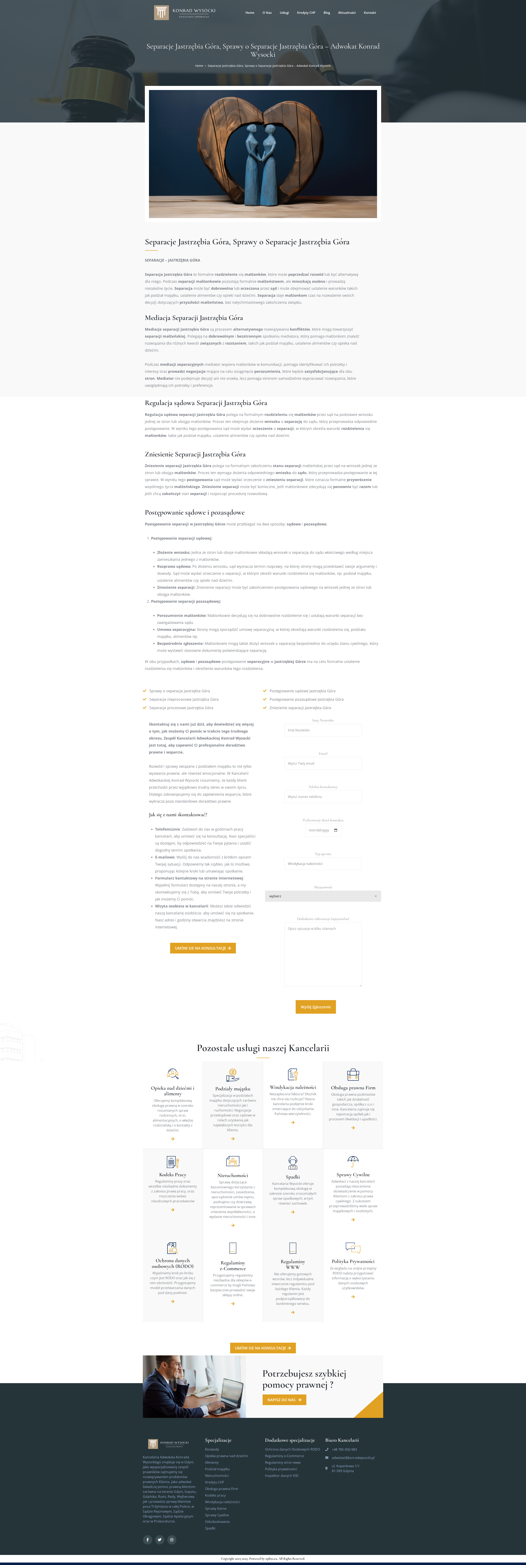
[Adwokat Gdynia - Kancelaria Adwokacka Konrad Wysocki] (187, 12)
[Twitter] (160, 1540)
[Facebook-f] (147, 1540)
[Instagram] (172, 1540)
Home (199, 66)
